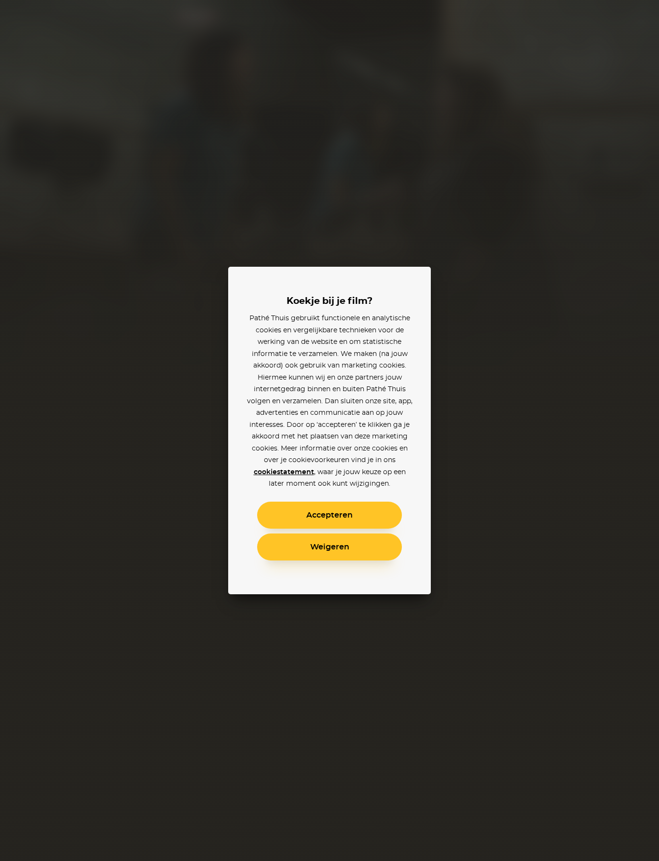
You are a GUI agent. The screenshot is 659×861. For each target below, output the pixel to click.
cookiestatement (284, 472)
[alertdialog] (329, 430)
